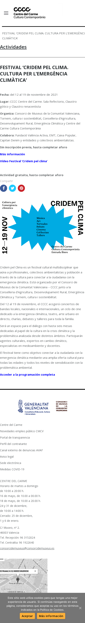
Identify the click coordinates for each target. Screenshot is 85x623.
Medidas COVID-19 (12, 469)
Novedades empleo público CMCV (21, 431)
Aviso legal (7, 456)
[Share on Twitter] (12, 188)
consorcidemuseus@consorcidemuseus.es (27, 548)
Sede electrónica (10, 463)
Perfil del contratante (13, 444)
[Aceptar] (80, 608)
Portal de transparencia (15, 437)
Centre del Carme (11, 425)
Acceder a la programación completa (27, 374)
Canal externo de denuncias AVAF (21, 450)
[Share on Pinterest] (21, 188)
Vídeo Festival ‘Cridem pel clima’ (23, 161)
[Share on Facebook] (3, 188)
